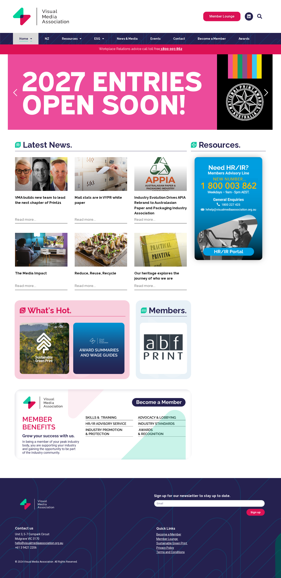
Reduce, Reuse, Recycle (95, 273)
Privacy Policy (165, 547)
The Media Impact (31, 273)
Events (155, 38)
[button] (259, 16)
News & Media (127, 38)
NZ (47, 38)
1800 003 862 (171, 49)
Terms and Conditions (170, 552)
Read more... (25, 219)
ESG (97, 38)
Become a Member (212, 38)
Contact (179, 38)
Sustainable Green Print (172, 543)
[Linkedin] (249, 16)
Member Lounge (167, 539)
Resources (70, 38)
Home (23, 38)
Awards (244, 38)
